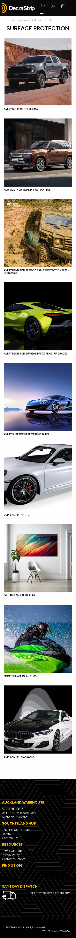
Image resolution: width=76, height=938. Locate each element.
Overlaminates (23, 20)
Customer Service (13, 859)
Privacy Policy (11, 855)
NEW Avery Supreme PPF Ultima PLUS (27, 189)
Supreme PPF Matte (16, 514)
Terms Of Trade (12, 851)
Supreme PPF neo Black (19, 756)
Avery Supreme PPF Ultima (21, 109)
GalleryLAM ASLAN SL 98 (19, 595)
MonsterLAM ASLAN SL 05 (20, 676)
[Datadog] (62, 930)
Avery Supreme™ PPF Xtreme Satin (26, 434)
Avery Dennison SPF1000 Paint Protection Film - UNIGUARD (36, 272)
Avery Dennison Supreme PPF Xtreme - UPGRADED (36, 353)
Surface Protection (44, 20)
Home (9, 20)
